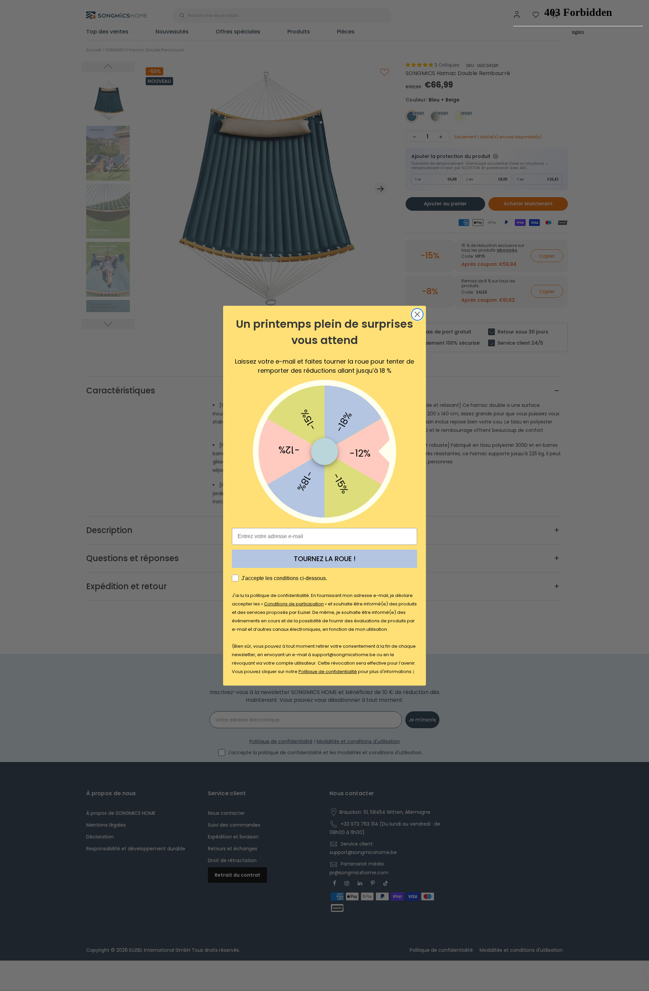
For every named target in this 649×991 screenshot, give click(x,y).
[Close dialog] (417, 314)
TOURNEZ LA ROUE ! (325, 558)
